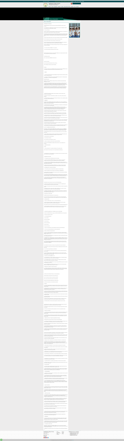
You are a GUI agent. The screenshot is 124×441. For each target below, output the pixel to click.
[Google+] (44, 437)
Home (57, 431)
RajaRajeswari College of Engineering (74, 434)
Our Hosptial (58, 432)
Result (57, 433)
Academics (59, 6)
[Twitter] (48, 437)
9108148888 (48, 1)
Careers (63, 433)
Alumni (78, 1)
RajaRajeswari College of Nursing (73, 435)
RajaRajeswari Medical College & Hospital (74, 432)
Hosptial (83, 1)
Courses (53, 6)
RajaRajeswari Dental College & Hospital (74, 433)
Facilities (62, 6)
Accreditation (72, 1)
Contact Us (77, 6)
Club (74, 6)
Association (72, 6)
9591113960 (45, 1)
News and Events (66, 6)
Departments (55, 6)
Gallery (69, 6)
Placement (80, 1)
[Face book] (45, 437)
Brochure (76, 1)
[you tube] (46, 437)
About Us (50, 6)
